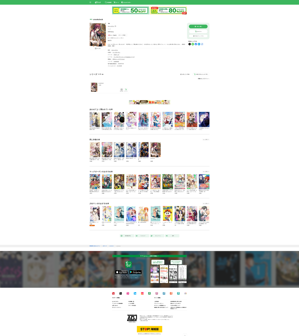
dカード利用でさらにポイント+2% (115, 38)
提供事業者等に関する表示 (176, 302)
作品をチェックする (199, 36)
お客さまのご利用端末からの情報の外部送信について (178, 309)
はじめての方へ (115, 302)
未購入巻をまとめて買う (202, 74)
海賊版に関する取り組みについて (161, 308)
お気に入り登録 (185, 74)
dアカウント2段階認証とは (160, 306)
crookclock (101, 83)
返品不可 (110, 40)
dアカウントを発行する (144, 335)
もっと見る (205, 139)
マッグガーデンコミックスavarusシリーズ (124, 57)
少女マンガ (116, 54)
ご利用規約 (156, 302)
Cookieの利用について (175, 306)
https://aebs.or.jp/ (144, 321)
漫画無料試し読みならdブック (95, 247)
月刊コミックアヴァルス (119, 59)
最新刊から (206, 78)
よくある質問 (131, 304)
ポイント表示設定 (132, 306)
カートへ (199, 31)
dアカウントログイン (116, 308)
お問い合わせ (115, 306)
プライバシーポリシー (159, 304)
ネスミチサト (111, 26)
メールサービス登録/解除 (117, 304)
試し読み (99, 48)
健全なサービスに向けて (176, 304)
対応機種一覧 (131, 302)
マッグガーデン (116, 52)
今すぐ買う (199, 26)
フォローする (115, 26)
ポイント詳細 (122, 35)
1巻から (200, 78)
